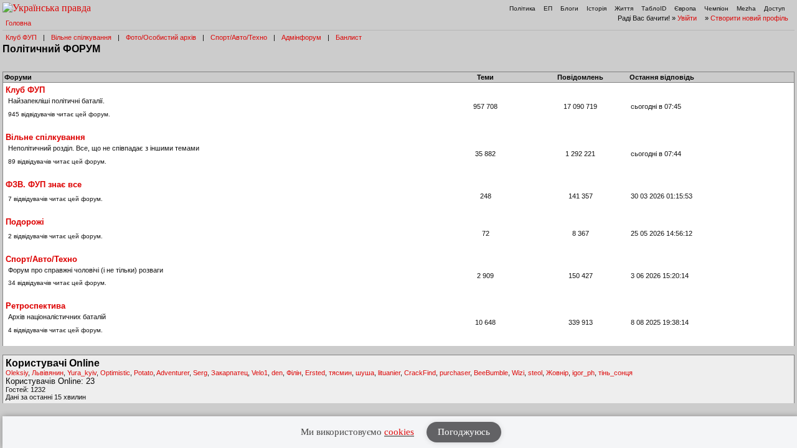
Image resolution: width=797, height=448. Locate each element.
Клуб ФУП (21, 37)
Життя (624, 8)
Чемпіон (716, 8)
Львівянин (48, 372)
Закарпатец (229, 372)
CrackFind (420, 372)
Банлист (349, 37)
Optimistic (115, 372)
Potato (143, 372)
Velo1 (260, 372)
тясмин (340, 372)
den (277, 372)
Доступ (774, 8)
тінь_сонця (615, 372)
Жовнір (557, 372)
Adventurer (172, 372)
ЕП (548, 8)
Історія (596, 8)
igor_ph (583, 372)
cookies (399, 432)
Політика (522, 8)
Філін (293, 372)
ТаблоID (653, 8)
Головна (18, 23)
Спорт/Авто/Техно (238, 37)
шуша (365, 372)
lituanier (389, 372)
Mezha (746, 8)
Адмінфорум (301, 37)
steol (535, 372)
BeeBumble (491, 372)
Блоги (569, 8)
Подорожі (25, 221)
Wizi (518, 372)
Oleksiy (17, 372)
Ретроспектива (35, 305)
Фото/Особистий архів (161, 37)
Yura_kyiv (82, 372)
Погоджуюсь (464, 432)
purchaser (455, 372)
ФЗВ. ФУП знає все (44, 184)
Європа (685, 8)
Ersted (315, 372)
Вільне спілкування (81, 37)
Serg (200, 372)
